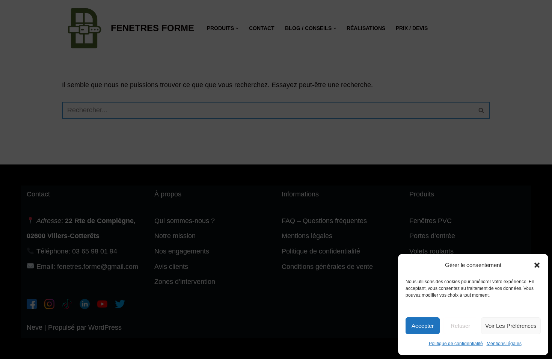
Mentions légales (504, 343)
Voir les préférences (511, 326)
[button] (537, 265)
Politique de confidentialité (456, 343)
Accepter (423, 326)
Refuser (460, 326)
